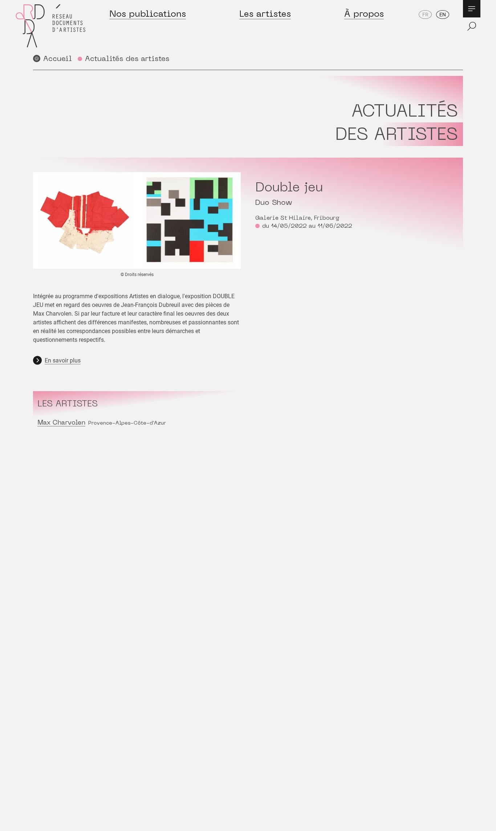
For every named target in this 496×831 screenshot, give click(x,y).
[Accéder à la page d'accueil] (50, 26)
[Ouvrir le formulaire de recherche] (471, 26)
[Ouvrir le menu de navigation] (471, 8)
